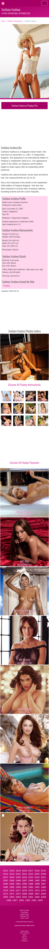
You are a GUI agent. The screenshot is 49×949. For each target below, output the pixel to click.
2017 (30, 870)
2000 (5, 880)
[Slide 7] (29, 377)
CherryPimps (24, 912)
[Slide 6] (26, 377)
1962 (24, 897)
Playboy (6, 286)
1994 (43, 880)
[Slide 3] (16, 377)
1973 (43, 890)
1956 (21, 900)
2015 (43, 870)
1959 (43, 897)
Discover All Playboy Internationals (24, 385)
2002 (37, 877)
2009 (37, 874)
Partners (24, 938)
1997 (24, 880)
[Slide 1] (9, 377)
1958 (8, 900)
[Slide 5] (22, 377)
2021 (5, 870)
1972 (5, 894)
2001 (43, 877)
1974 (37, 890)
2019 (18, 870)
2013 (11, 874)
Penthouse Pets (24, 916)
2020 (11, 870)
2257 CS (24, 937)
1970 (18, 894)
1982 (30, 887)
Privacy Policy (24, 931)
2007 (5, 877)
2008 (43, 874)
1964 (11, 897)
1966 (43, 894)
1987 (43, 884)
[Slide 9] (36, 377)
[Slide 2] (12, 377)
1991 (18, 884)
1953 (40, 900)
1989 (30, 884)
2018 (24, 870)
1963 (18, 897)
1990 (24, 884)
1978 (11, 890)
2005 (18, 877)
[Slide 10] (40, 377)
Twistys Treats (24, 918)
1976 (24, 890)
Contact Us (24, 940)
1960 (37, 897)
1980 (43, 887)
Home (3, 21)
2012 (18, 874)
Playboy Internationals (15, 21)
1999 (11, 880)
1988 (37, 884)
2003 (30, 877)
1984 (18, 887)
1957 (15, 900)
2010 (30, 874)
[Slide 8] (33, 377)
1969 (24, 894)
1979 (5, 890)
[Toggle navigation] (44, 3)
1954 (33, 900)
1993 (5, 884)
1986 (5, 887)
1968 (30, 894)
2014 (5, 874)
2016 (37, 870)
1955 (27, 900)
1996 (30, 880)
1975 (30, 890)
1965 (5, 897)
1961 (30, 897)
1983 (24, 887)
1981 (37, 887)
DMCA (24, 935)
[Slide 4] (19, 377)
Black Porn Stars (24, 910)
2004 (24, 877)
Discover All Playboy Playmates (24, 462)
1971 (11, 894)
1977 (18, 890)
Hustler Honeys (24, 914)
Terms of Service (24, 933)
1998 (18, 880)
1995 (37, 880)
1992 (11, 884)
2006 (11, 877)
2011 (24, 874)
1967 (37, 894)
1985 (11, 887)
